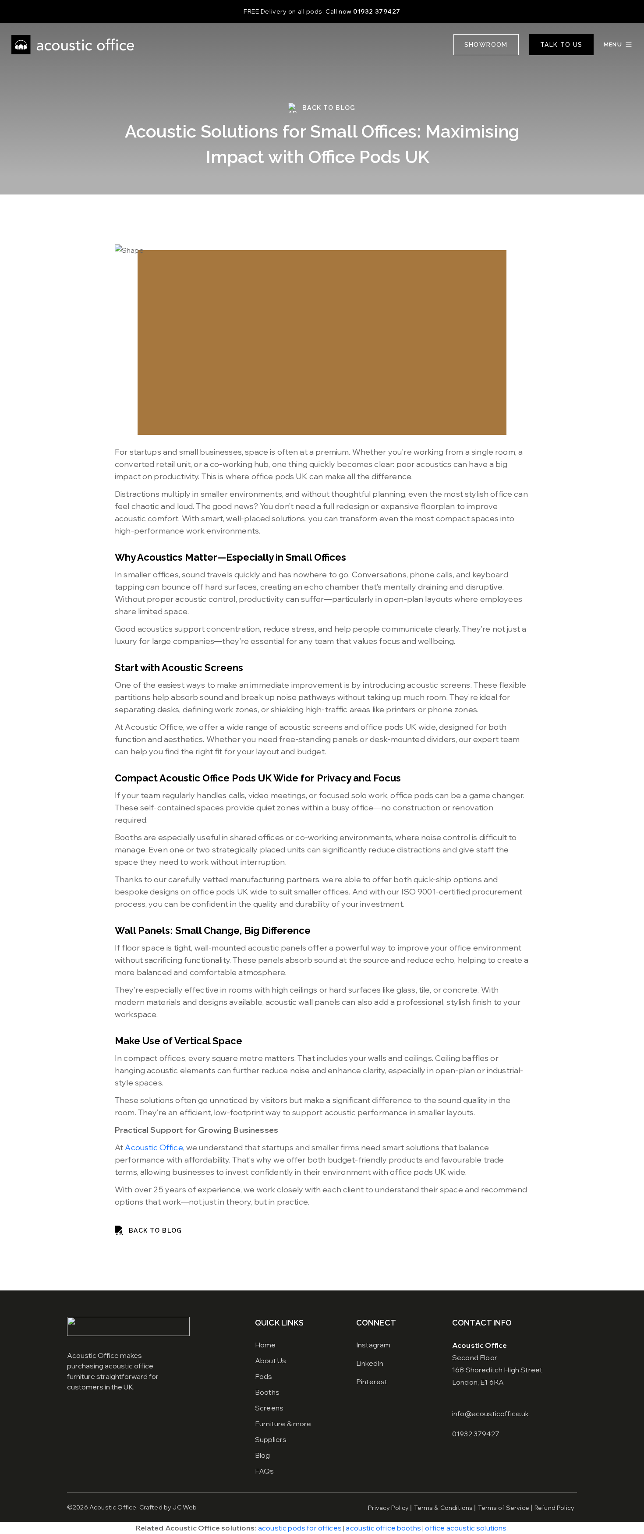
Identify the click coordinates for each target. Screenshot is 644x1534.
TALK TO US (561, 44)
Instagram (373, 1344)
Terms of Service (503, 1508)
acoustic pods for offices (300, 1527)
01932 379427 (376, 11)
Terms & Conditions (443, 1508)
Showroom (486, 44)
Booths (267, 1392)
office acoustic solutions (465, 1527)
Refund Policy (554, 1508)
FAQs (264, 1471)
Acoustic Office (154, 1147)
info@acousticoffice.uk (490, 1413)
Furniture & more (283, 1423)
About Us (270, 1360)
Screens (269, 1407)
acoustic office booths (383, 1527)
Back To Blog (329, 107)
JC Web (185, 1507)
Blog (262, 1455)
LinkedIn (369, 1363)
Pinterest (371, 1381)
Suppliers (271, 1439)
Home (265, 1344)
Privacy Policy (388, 1508)
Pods (263, 1376)
